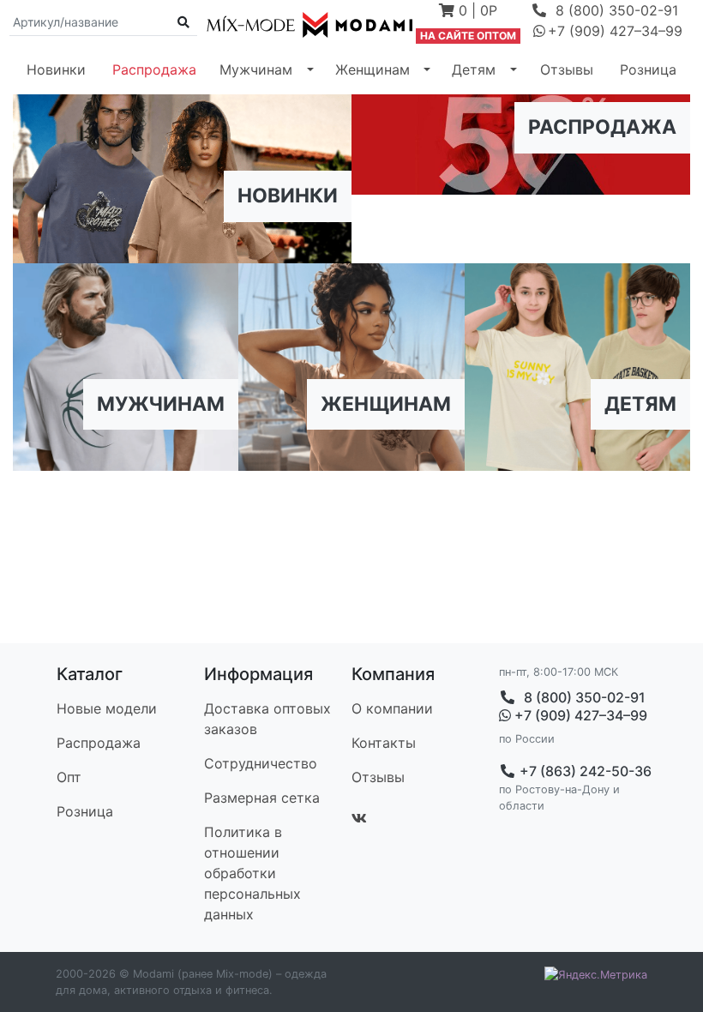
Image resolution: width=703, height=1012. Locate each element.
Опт (69, 777)
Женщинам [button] (372, 69)
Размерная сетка (262, 797)
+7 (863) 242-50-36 (584, 771)
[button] (468, 12)
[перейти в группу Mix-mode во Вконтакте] (359, 818)
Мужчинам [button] (255, 69)
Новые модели (107, 708)
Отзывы (566, 69)
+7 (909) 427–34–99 (578, 716)
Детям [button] (474, 69)
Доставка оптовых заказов (267, 719)
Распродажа (154, 69)
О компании (392, 708)
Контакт (384, 742)
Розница (648, 69)
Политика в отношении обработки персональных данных (252, 873)
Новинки (56, 69)
